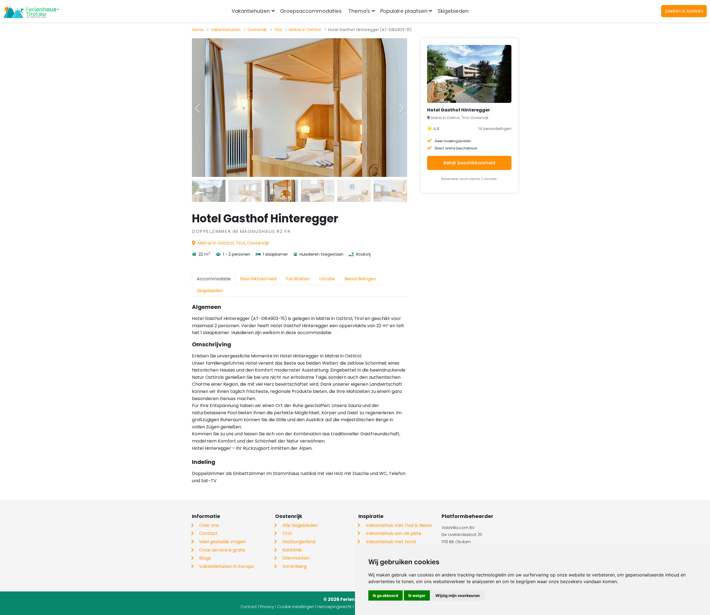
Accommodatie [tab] (214, 279)
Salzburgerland (298, 541)
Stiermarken (296, 558)
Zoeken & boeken (684, 11)
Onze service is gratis (222, 550)
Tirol (278, 29)
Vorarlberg (294, 566)
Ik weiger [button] (416, 595)
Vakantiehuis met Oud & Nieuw (399, 525)
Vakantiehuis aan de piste (393, 533)
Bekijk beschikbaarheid (469, 163)
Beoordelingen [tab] (360, 279)
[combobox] (480, 11)
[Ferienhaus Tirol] (31, 11)
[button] (401, 108)
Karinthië (292, 550)
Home (198, 29)
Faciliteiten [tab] (298, 279)
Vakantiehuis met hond (391, 541)
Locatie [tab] (327, 279)
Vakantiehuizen (225, 29)
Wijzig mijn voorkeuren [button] (457, 595)
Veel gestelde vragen (222, 541)
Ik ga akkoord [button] (385, 595)
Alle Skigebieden (300, 525)
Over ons (209, 525)
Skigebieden (453, 10)
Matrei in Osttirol (305, 29)
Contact (208, 533)
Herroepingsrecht (334, 606)
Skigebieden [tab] (210, 291)
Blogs (205, 558)
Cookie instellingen (295, 606)
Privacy (267, 606)
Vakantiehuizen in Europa (226, 566)
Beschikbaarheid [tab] (258, 279)
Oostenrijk (257, 29)
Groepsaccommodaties (311, 10)
